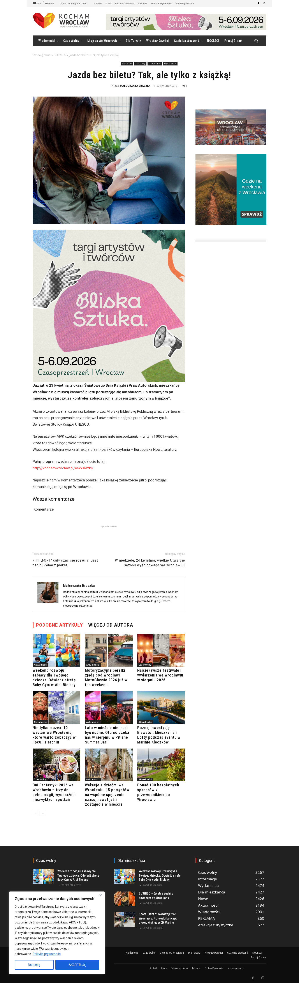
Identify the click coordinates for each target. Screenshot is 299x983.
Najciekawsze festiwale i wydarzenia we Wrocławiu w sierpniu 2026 (160, 675)
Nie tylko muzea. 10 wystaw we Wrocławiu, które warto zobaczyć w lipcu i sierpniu (54, 734)
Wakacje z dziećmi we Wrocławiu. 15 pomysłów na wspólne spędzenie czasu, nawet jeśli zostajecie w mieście (107, 795)
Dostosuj (34, 965)
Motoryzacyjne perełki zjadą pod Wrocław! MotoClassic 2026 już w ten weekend (106, 677)
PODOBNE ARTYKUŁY (59, 625)
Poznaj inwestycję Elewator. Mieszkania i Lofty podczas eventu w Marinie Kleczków (159, 734)
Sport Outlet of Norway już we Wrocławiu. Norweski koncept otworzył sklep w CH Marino (158, 918)
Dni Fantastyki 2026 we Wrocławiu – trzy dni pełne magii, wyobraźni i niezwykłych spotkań (54, 792)
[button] (256, 41)
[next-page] (42, 813)
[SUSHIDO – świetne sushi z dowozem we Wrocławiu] (124, 898)
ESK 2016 (60, 55)
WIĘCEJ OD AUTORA (110, 625)
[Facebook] (258, 3)
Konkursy (140, 63)
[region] (57, 932)
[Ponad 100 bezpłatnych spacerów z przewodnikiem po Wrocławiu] (161, 765)
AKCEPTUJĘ (77, 965)
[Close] (100, 895)
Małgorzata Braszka (135, 85)
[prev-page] (35, 813)
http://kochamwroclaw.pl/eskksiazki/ (63, 468)
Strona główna (41, 55)
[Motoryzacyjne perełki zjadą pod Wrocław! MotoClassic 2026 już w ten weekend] (109, 650)
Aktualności (40, 664)
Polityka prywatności (47, 954)
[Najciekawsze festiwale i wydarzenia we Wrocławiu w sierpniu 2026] (161, 650)
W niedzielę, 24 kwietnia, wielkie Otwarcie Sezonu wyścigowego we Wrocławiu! (150, 562)
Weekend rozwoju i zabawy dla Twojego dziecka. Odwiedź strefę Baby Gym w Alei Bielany (54, 677)
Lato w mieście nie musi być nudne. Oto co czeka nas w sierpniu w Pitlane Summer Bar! (107, 734)
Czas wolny (154, 63)
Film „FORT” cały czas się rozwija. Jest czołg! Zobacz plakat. (65, 562)
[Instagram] (263, 3)
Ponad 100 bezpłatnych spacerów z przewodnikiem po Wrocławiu (158, 792)
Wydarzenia (170, 63)
